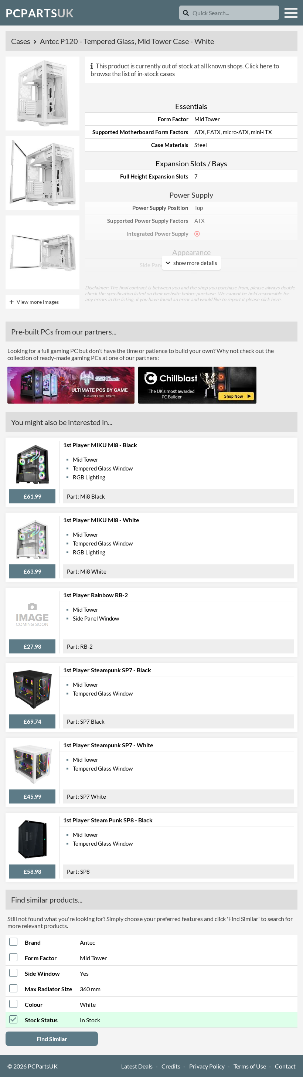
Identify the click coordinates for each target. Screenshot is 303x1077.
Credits (170, 1066)
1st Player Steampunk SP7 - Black (107, 669)
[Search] (186, 13)
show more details (194, 262)
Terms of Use (250, 1066)
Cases (21, 41)
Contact (285, 1066)
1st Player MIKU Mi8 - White (101, 519)
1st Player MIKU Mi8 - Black (100, 444)
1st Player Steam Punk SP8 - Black (108, 819)
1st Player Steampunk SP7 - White (108, 744)
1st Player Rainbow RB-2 (95, 594)
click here (270, 299)
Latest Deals (137, 1066)
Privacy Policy (207, 1066)
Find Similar (52, 1038)
